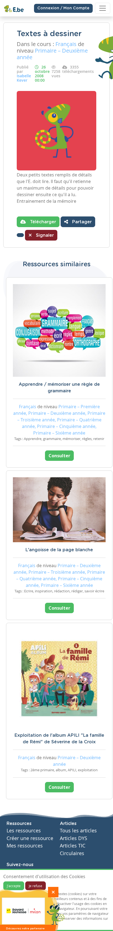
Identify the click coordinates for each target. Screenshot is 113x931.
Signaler (44, 235)
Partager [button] (81, 222)
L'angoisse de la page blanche (59, 550)
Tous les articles (78, 830)
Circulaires (72, 853)
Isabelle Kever (24, 78)
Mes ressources (25, 846)
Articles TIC (72, 846)
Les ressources (24, 830)
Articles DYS (73, 838)
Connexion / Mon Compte (63, 8)
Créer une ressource (30, 838)
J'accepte (14, 886)
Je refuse (35, 886)
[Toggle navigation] (102, 8)
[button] (20, 235)
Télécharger (42, 222)
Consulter (59, 456)
